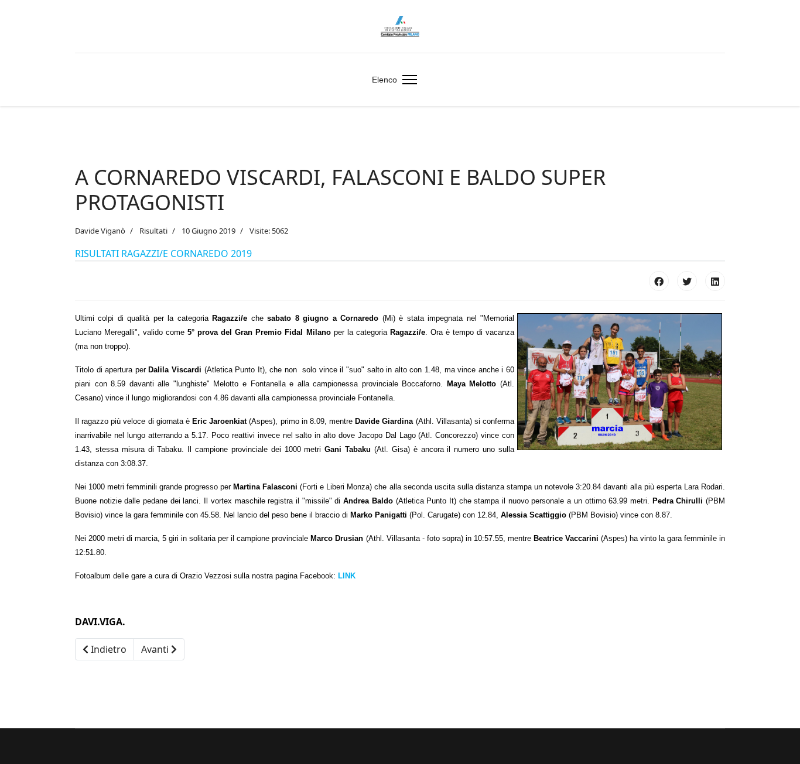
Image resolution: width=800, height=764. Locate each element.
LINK (346, 575)
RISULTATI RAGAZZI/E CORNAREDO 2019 (163, 253)
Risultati (153, 230)
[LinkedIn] (715, 281)
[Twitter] (687, 281)
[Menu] (407, 79)
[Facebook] (659, 281)
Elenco (384, 79)
